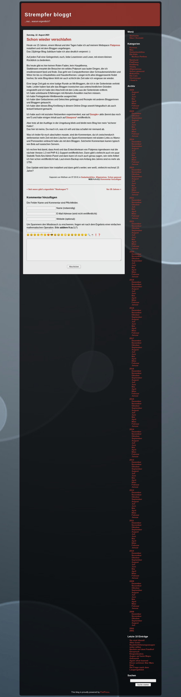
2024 (132, 139)
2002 (132, 628)
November (136, 144)
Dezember (136, 113)
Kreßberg (134, 64)
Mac (131, 50)
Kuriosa (133, 47)
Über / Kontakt (136, 38)
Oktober (135, 116)
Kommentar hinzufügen (111, 179)
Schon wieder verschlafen (49, 39)
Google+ (94, 114)
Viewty (133, 67)
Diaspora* (71, 117)
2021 (132, 221)
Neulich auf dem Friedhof (142, 649)
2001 (132, 631)
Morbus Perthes (139, 56)
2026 (132, 90)
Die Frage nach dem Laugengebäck (139, 668)
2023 (132, 167)
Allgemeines (101, 177)
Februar (135, 106)
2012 (132, 490)
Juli (133, 94)
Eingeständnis (137, 654)
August (135, 92)
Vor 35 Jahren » (113, 189)
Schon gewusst (114, 177)
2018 (132, 308)
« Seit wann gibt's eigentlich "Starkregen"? (47, 189)
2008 (132, 612)
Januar (135, 108)
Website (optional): (65, 219)
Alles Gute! (135, 642)
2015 (132, 399)
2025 (132, 111)
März (134, 103)
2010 (132, 551)
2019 (132, 280)
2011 (132, 520)
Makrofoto (134, 73)
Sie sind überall (137, 640)
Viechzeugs (135, 78)
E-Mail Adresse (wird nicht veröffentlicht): (76, 213)
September (137, 118)
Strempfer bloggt (48, 14)
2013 (132, 460)
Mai (133, 99)
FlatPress (134, 62)
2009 (132, 581)
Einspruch (134, 651)
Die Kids (134, 54)
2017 (132, 338)
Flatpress (115, 45)
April (134, 101)
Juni (134, 97)
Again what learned (139, 660)
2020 (132, 252)
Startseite (134, 36)
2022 (132, 198)
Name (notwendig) (65, 208)
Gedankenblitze (88, 177)
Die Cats (134, 76)
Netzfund (134, 60)
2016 (132, 369)
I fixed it (133, 80)
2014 (132, 429)
